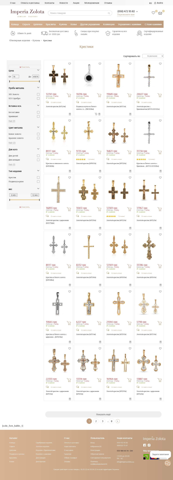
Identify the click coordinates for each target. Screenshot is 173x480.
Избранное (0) (96, 446)
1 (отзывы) (91, 159)
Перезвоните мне (125, 14)
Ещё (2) (12, 142)
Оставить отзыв (56, 102)
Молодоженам (91, 2)
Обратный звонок (97, 454)
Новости (63, 2)
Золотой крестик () (56, 106)
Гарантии (67, 454)
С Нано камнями (153, 24)
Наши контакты (70, 446)
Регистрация (95, 450)
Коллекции (108, 24)
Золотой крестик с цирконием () (57, 221)
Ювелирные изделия (19, 40)
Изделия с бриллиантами (45, 450)
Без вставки (14, 112)
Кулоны (63, 24)
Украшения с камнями (129, 24)
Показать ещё (103, 414)
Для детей (13, 155)
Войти (159, 2)
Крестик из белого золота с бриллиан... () (148, 164)
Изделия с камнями (43, 454)
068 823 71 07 (122, 445)
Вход (93, 442)
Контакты (49, 2)
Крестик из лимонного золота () (57, 164)
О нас (13, 2)
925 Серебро (14, 98)
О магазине (68, 450)
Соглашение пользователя (101, 458)
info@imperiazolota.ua (125, 462)
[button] (167, 463)
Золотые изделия (42, 446)
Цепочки (37, 24)
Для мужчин (40, 461)
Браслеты (51, 24)
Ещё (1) (12, 120)
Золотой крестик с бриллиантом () (148, 107)
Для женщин (14, 159)
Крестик (12, 177)
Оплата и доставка (30, 2)
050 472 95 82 (122, 442)
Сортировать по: (131, 56)
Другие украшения (90, 24)
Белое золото (15, 134)
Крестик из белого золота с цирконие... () (56, 335)
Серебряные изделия (44, 442)
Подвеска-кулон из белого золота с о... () (86, 107)
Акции (76, 2)
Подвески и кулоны (16, 454)
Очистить (25, 67)
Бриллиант (13, 116)
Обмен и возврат (70, 458)
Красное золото (16, 138)
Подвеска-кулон (16, 181)
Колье (74, 24)
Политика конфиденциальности (99, 462)
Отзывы (108, 2)
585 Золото (14, 94)
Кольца (15, 24)
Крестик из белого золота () (55, 278)
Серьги (26, 24)
